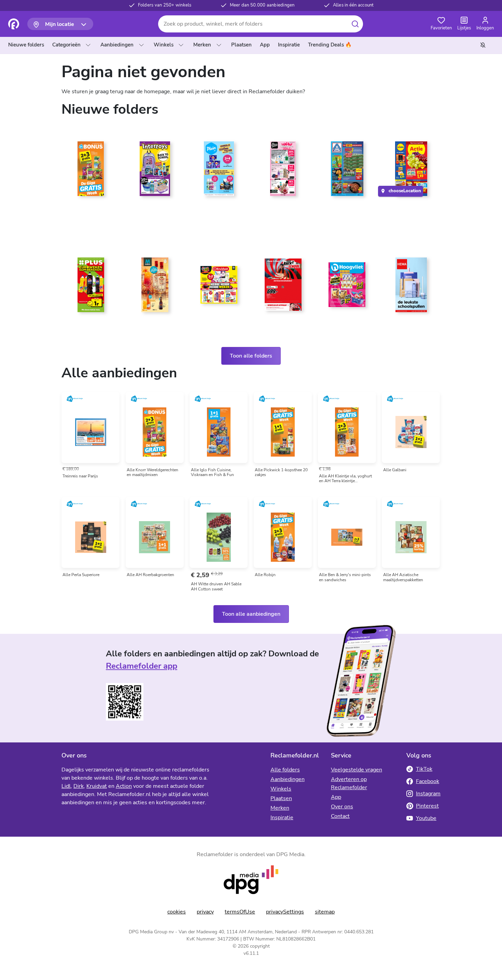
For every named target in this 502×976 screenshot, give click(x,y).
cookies (176, 912)
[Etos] (283, 171)
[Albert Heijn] (90, 171)
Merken (202, 44)
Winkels (163, 44)
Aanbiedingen (117, 44)
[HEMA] (411, 287)
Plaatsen (281, 798)
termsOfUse (240, 912)
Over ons (342, 806)
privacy (205, 912)
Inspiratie (281, 817)
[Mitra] (155, 287)
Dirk (78, 786)
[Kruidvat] (219, 287)
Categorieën (66, 44)
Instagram (428, 793)
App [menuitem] (265, 44)
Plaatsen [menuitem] (241, 44)
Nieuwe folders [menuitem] (26, 44)
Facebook (427, 781)
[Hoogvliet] (347, 287)
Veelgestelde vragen (356, 769)
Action (124, 786)
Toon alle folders (251, 356)
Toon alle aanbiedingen (251, 614)
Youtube (426, 818)
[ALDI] (347, 171)
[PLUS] (90, 287)
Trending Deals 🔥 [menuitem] (330, 44)
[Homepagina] (13, 23)
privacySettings (285, 912)
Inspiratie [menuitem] (289, 44)
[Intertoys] (155, 171)
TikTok (424, 769)
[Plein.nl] (219, 171)
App (336, 797)
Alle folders (285, 769)
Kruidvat (96, 786)
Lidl (66, 786)
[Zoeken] (355, 23)
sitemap (325, 912)
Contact (340, 816)
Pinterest (427, 806)
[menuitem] (27, 45)
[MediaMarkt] (283, 287)
